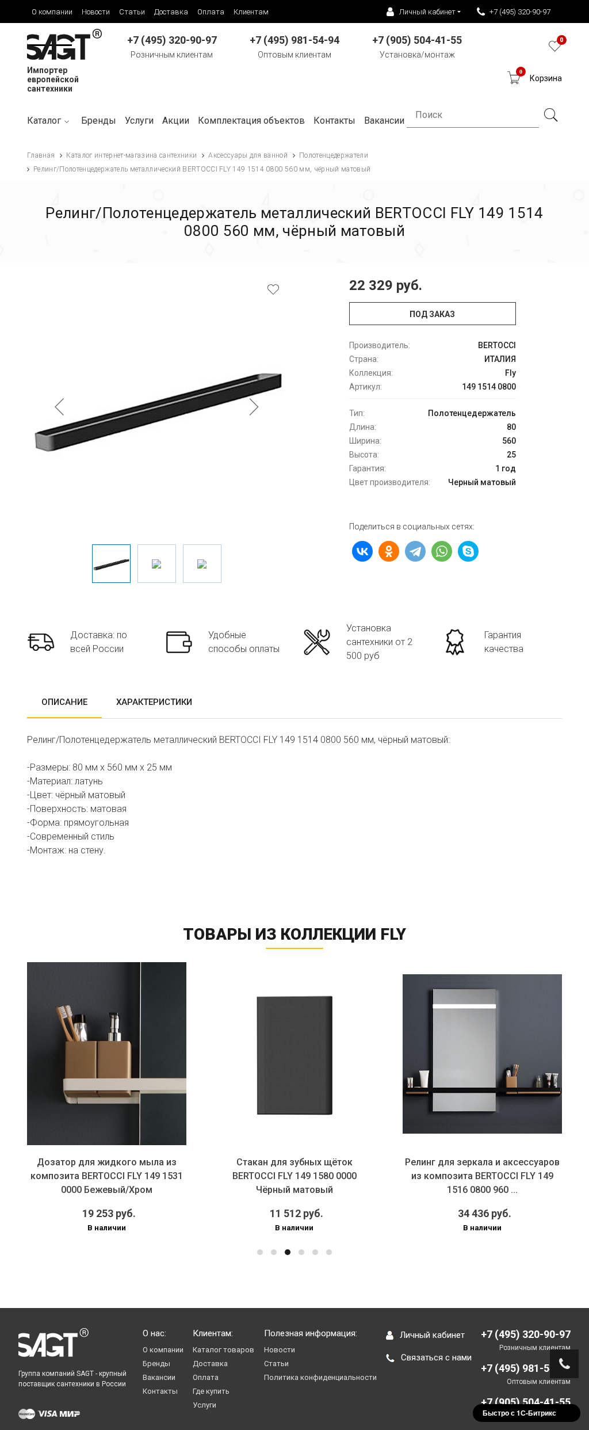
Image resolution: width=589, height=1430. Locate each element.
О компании (52, 11)
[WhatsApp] (441, 551)
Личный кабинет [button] (427, 11)
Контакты (160, 1391)
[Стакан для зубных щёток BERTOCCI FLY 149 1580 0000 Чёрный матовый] (211, 1054)
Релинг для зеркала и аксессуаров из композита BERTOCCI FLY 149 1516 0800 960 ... (399, 1176)
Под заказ (432, 314)
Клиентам (251, 11)
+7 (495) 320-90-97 (519, 11)
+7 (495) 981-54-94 (526, 1368)
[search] (550, 115)
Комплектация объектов (251, 120)
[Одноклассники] (388, 551)
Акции (175, 120)
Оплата (210, 11)
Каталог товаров (223, 1349)
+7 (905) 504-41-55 (526, 1402)
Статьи (132, 11)
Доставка (171, 11)
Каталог (44, 120)
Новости (96, 11)
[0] (555, 49)
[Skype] (468, 551)
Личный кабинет (432, 1335)
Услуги (139, 120)
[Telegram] (415, 551)
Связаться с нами (436, 1357)
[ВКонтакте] (362, 551)
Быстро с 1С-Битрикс (519, 1413)
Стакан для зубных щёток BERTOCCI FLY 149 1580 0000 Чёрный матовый (211, 1176)
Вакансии (159, 1377)
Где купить (211, 1391)
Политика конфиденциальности (320, 1377)
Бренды (98, 120)
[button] (260, 1252)
